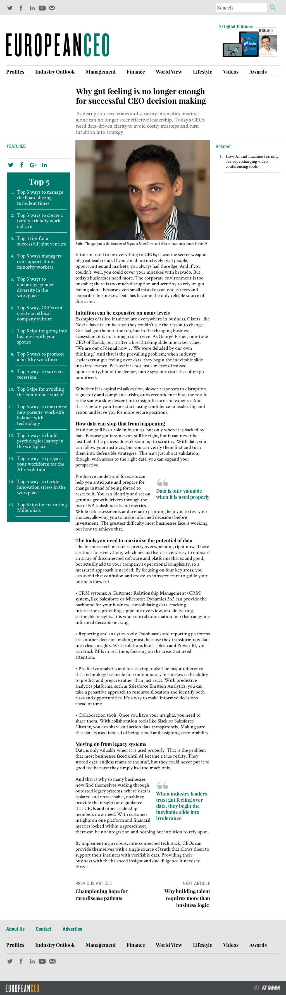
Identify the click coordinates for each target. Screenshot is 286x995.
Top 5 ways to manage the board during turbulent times (40, 197)
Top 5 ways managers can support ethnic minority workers (39, 261)
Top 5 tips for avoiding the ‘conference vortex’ (40, 391)
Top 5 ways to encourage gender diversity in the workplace (35, 287)
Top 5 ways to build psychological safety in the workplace (40, 440)
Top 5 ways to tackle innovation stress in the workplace (41, 487)
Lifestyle (202, 71)
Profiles (15, 71)
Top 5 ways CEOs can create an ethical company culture (39, 313)
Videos (231, 71)
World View (169, 71)
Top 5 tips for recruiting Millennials (42, 507)
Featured (16, 146)
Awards (258, 71)
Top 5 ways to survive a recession (41, 374)
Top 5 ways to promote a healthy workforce (41, 356)
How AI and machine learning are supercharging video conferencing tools (252, 161)
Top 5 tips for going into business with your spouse (42, 336)
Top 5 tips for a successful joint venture (41, 241)
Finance (136, 71)
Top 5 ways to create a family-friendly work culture (40, 220)
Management (101, 71)
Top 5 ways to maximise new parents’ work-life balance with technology (42, 415)
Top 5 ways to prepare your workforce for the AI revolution (40, 464)
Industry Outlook (55, 71)
